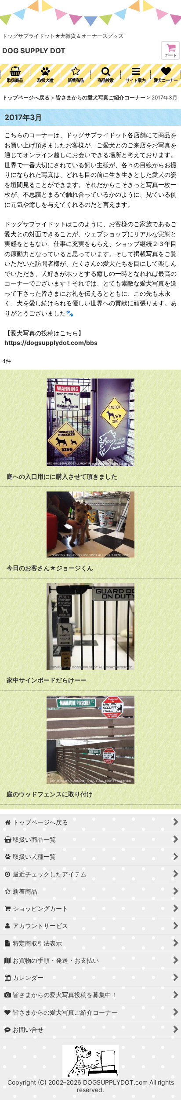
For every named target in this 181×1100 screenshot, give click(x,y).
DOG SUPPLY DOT (33, 50)
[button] (105, 75)
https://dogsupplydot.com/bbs (51, 342)
